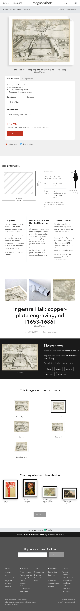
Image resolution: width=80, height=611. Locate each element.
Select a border (12, 110)
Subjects (13, 9)
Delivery (57, 238)
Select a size (20, 97)
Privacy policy (67, 577)
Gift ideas (37, 575)
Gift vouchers (39, 572)
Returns (8, 586)
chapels (58, 369)
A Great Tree (47, 499)
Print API (65, 600)
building (48, 369)
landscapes (49, 374)
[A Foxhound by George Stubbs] (69, 493)
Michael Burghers (40, 72)
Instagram (52, 586)
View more (40, 515)
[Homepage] (40, 3)
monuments (62, 374)
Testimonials (9, 578)
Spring (25, 499)
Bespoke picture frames (23, 602)
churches (69, 369)
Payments (8, 581)
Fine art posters (25, 572)
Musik (6, 501)
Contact (8, 572)
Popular (5, 9)
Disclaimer (66, 591)
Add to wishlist (13, 144)
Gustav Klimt (8, 503)
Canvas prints (24, 578)
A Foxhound (67, 501)
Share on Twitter (27, 144)
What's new (24, 592)
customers (43, 255)
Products (17, 3)
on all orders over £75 (40, 535)
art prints (28, 92)
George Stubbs (68, 503)
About (7, 575)
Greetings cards (25, 589)
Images (6, 3)
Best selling (52, 572)
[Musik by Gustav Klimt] (10, 489)
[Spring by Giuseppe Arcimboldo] (30, 488)
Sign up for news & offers (40, 549)
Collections (26, 9)
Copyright (66, 588)
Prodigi (72, 600)
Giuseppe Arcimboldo (27, 502)
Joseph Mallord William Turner (48, 502)
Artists (19, 9)
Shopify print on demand (66, 602)
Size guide (30, 97)
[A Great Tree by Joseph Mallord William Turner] (50, 491)
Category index (54, 583)
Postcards (23, 586)
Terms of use (67, 580)
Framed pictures (26, 575)
